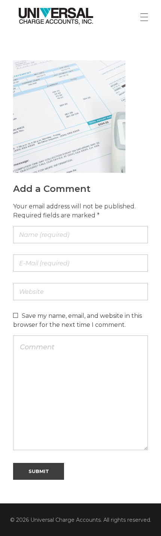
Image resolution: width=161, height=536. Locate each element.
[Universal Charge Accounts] (56, 16)
